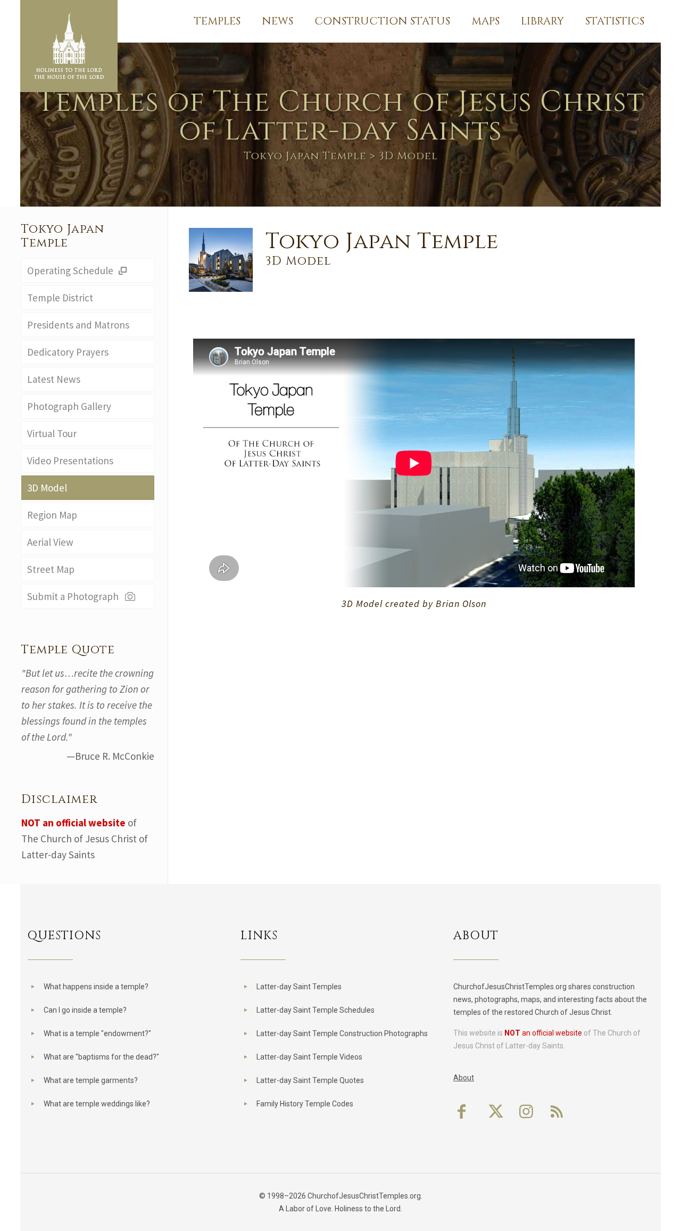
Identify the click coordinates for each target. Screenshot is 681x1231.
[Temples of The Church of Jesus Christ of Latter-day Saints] (69, 46)
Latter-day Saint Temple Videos (309, 1057)
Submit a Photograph (75, 596)
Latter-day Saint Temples (299, 986)
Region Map (52, 514)
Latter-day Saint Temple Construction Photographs (342, 1033)
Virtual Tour (52, 433)
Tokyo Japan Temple (305, 156)
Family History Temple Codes (304, 1103)
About (463, 1077)
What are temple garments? (91, 1080)
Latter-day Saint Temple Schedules (315, 1010)
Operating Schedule (71, 270)
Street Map (50, 569)
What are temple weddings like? (97, 1103)
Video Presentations (70, 460)
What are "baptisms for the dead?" (101, 1057)
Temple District (60, 297)
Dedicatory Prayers (68, 352)
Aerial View (50, 542)
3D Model (47, 487)
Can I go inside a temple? (85, 1010)
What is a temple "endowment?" (97, 1033)
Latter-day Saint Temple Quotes (310, 1080)
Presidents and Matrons (78, 324)
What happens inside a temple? (96, 986)
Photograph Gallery (69, 406)
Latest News (53, 379)
